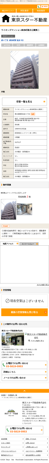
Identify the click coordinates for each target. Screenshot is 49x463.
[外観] (8, 201)
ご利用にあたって (32, 447)
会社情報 (4, 439)
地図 (32, 114)
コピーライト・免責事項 (34, 451)
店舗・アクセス (31, 439)
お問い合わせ (30, 443)
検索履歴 (41, 11)
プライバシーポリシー (8, 451)
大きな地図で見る (43, 285)
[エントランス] (24, 205)
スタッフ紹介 (5, 443)
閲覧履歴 (24, 11)
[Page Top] (24, 391)
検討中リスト (8, 11)
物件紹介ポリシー (7, 455)
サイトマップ (5, 447)
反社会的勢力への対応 (33, 455)
